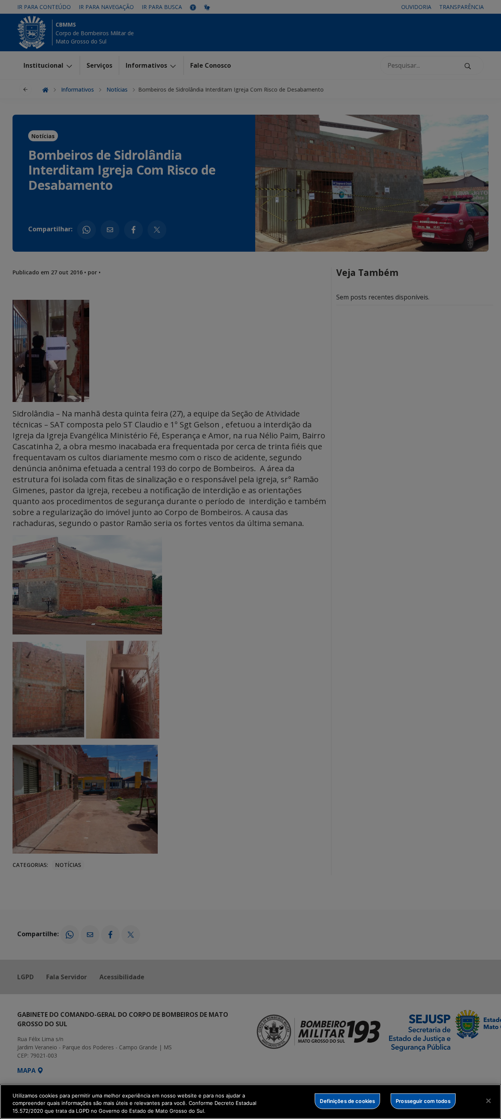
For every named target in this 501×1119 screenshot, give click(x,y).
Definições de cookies (347, 1100)
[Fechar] (488, 1100)
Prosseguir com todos (423, 1100)
